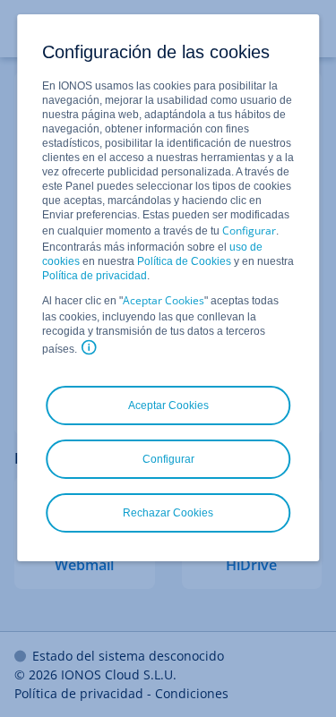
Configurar (249, 230)
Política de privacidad (94, 275)
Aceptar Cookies (163, 300)
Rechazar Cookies (168, 513)
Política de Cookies (184, 261)
